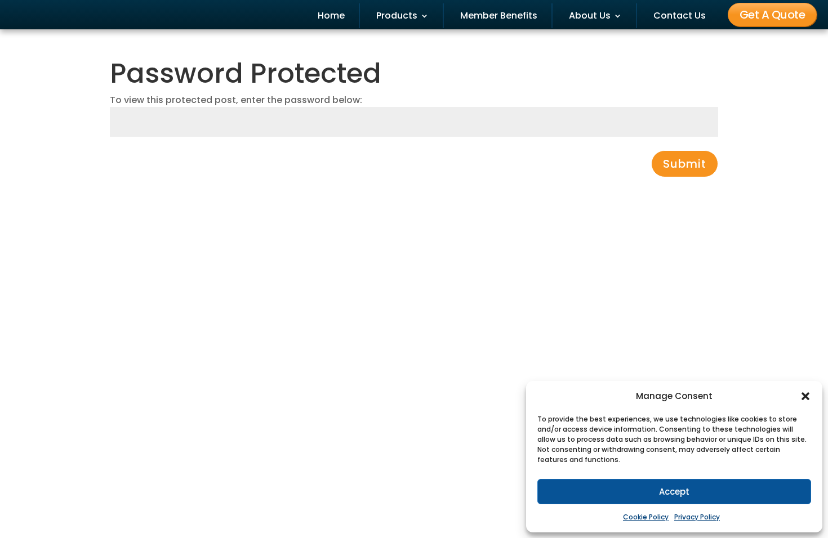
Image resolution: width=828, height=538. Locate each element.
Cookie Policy (646, 517)
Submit (684, 164)
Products (396, 16)
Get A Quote (772, 14)
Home (331, 16)
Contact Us (679, 16)
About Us (590, 16)
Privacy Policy (697, 517)
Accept (674, 491)
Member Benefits (498, 16)
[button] (805, 396)
